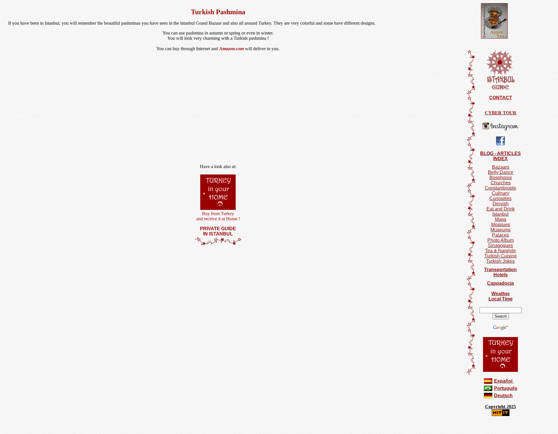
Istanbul (500, 214)
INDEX (500, 158)
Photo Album (500, 240)
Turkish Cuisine (500, 255)
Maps (500, 219)
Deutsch (503, 395)
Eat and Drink (501, 208)
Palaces (500, 235)
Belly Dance (500, 172)
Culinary (500, 193)
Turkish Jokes (500, 261)
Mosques (500, 224)
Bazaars (500, 167)
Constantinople (500, 188)
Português (505, 388)
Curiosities (500, 198)
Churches (501, 182)
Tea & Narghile (500, 250)
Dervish (501, 203)
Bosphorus (500, 177)
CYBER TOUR (500, 112)
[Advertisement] (218, 263)
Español (503, 381)
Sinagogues (500, 245)
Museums (501, 229)
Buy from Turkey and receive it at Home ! (218, 216)
